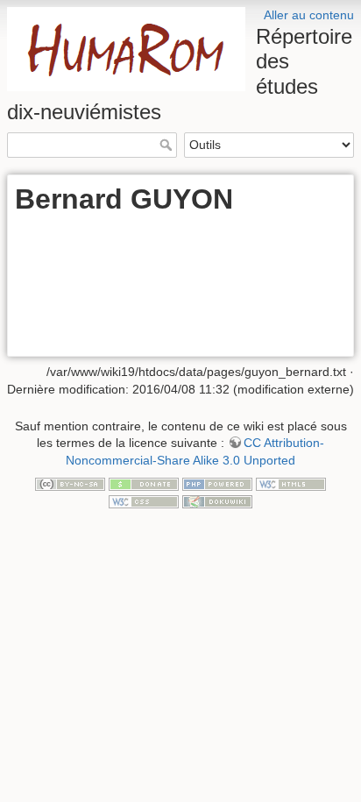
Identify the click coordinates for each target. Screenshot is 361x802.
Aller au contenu (309, 15)
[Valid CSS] (144, 500)
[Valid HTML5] (291, 483)
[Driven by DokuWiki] (217, 500)
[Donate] (144, 483)
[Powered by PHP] (217, 483)
